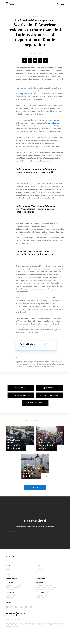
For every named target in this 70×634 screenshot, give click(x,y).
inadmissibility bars (22, 277)
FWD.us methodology (22, 363)
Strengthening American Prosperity (46, 587)
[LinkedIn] (30, 607)
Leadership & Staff (11, 569)
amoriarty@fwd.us (45, 344)
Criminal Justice (40, 572)
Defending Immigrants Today (44, 585)
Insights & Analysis (11, 595)
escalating (19, 94)
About (8, 565)
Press (38, 565)
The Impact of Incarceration (13, 585)
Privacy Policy (9, 619)
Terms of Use (16, 619)
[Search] (57, 4)
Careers (8, 574)
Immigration (39, 569)
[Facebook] (7, 607)
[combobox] (57, 4)
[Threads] (16, 607)
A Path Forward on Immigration (44, 589)
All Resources (9, 597)
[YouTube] (26, 607)
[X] (21, 607)
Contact (8, 572)
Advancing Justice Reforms (13, 587)
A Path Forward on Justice (13, 589)
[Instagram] (11, 607)
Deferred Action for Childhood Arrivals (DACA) (42, 126)
